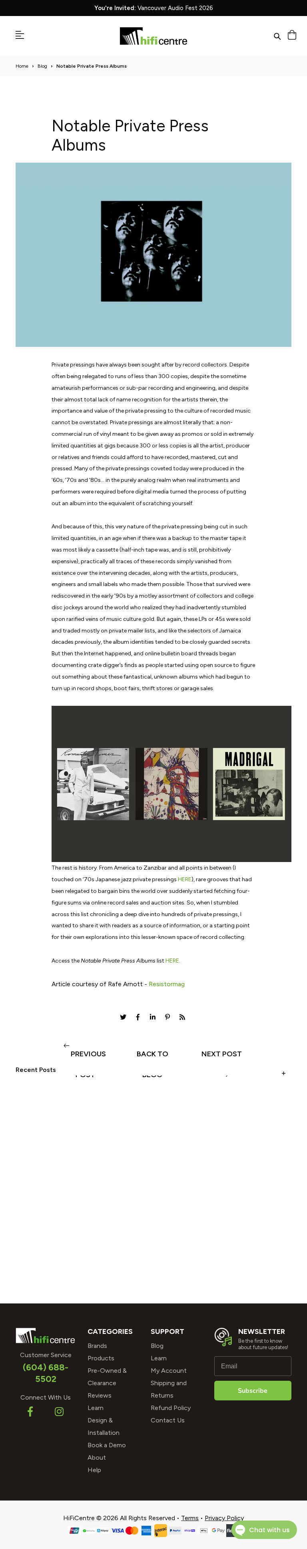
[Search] (277, 36)
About (97, 1457)
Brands (97, 1346)
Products (101, 1358)
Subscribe (252, 1390)
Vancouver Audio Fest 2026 (153, 8)
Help (94, 1470)
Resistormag (167, 984)
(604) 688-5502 (45, 1373)
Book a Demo (107, 1445)
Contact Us (168, 1420)
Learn (96, 1408)
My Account (169, 1370)
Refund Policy (171, 1408)
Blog (42, 66)
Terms (190, 1518)
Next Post (221, 1053)
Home (22, 66)
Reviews (100, 1395)
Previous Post (88, 1056)
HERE (184, 879)
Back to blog (152, 1056)
